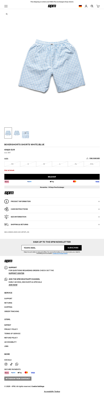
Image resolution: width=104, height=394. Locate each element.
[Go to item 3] (25, 132)
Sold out (52, 177)
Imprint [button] (7, 325)
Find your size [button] (95, 158)
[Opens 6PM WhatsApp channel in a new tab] (16, 364)
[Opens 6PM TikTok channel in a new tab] (11, 364)
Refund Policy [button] (11, 338)
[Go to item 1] (8, 132)
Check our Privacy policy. (60, 253)
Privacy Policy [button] (11, 329)
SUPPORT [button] (8, 298)
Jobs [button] (6, 346)
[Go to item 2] (17, 132)
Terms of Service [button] (12, 333)
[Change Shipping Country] (80, 6)
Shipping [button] (8, 307)
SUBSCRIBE (73, 247)
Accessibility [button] (10, 342)
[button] (37, 386)
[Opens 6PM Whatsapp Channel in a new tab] (6, 282)
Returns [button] (8, 303)
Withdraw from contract (18, 379)
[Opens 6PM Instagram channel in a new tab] (6, 364)
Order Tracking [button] (11, 311)
